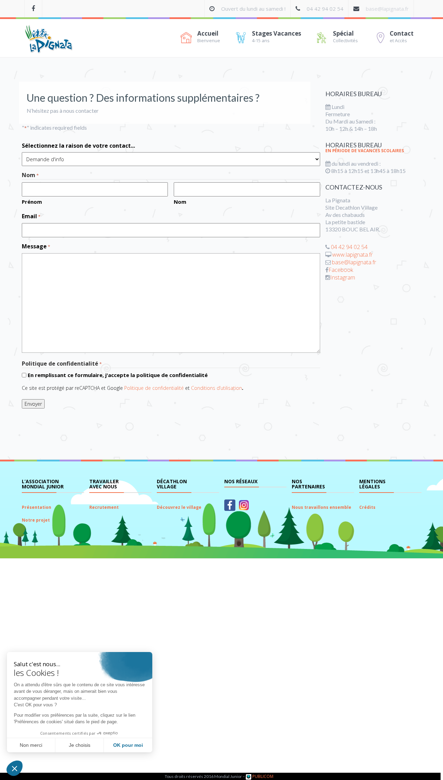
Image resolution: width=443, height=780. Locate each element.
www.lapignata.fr (352, 254)
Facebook (340, 270)
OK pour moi (128, 745)
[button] (14, 768)
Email (31, 216)
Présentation (36, 507)
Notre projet (36, 520)
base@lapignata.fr (387, 8)
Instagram (342, 277)
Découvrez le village (179, 507)
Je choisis (79, 745)
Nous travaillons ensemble (321, 507)
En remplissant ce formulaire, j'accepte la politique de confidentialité (118, 374)
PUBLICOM (262, 776)
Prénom (32, 201)
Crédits (367, 507)
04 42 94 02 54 (349, 247)
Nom (180, 201)
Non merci (31, 745)
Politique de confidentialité (154, 388)
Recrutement (104, 507)
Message (36, 246)
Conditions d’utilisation (216, 388)
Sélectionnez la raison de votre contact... (78, 145)
